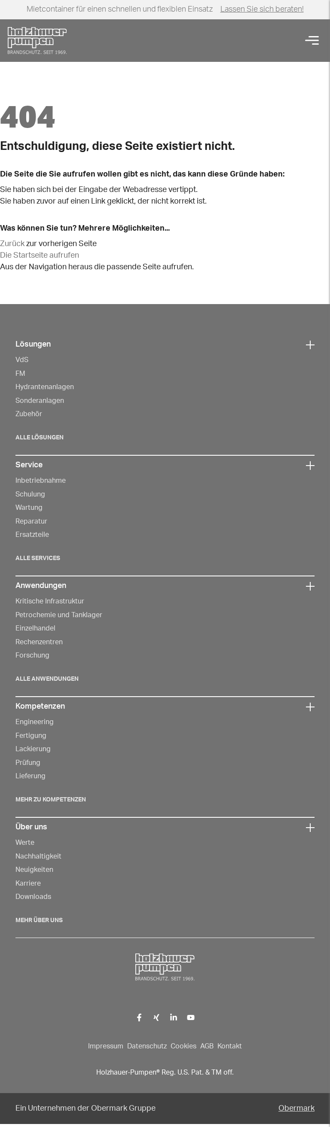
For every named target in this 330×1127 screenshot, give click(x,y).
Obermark (296, 1108)
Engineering (34, 722)
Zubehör (28, 414)
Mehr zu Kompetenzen (50, 800)
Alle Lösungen (39, 438)
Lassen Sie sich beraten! (262, 9)
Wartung (29, 507)
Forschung (32, 655)
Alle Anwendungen (47, 679)
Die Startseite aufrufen (39, 255)
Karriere (28, 883)
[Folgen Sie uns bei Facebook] (139, 1017)
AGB (207, 1046)
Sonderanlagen (39, 400)
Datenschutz (147, 1046)
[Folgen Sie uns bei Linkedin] (174, 1017)
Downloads (33, 896)
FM (20, 373)
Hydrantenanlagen (44, 387)
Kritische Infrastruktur (49, 601)
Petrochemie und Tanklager (58, 615)
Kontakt (229, 1046)
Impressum (105, 1046)
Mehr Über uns (39, 920)
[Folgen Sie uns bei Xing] (156, 1017)
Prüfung (27, 762)
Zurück (12, 244)
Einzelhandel (35, 628)
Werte (24, 842)
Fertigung (30, 735)
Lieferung (30, 776)
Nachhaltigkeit (38, 856)
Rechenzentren (39, 642)
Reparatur (31, 521)
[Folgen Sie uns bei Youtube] (191, 1017)
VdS (21, 359)
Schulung (30, 494)
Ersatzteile (32, 534)
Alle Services (37, 558)
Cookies (183, 1046)
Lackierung (33, 749)
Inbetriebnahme (40, 480)
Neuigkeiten (34, 869)
